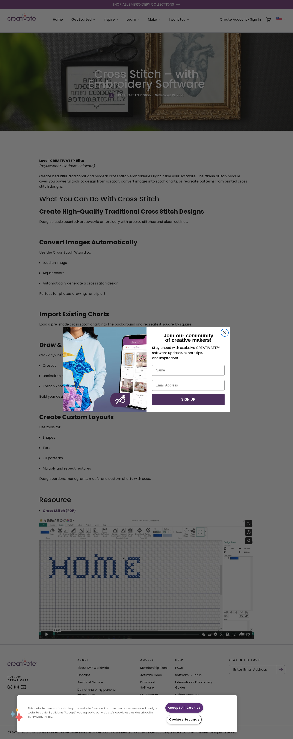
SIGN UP (188, 399)
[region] (127, 713)
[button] (16, 715)
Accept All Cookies (184, 708)
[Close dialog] (224, 332)
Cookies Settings (184, 719)
